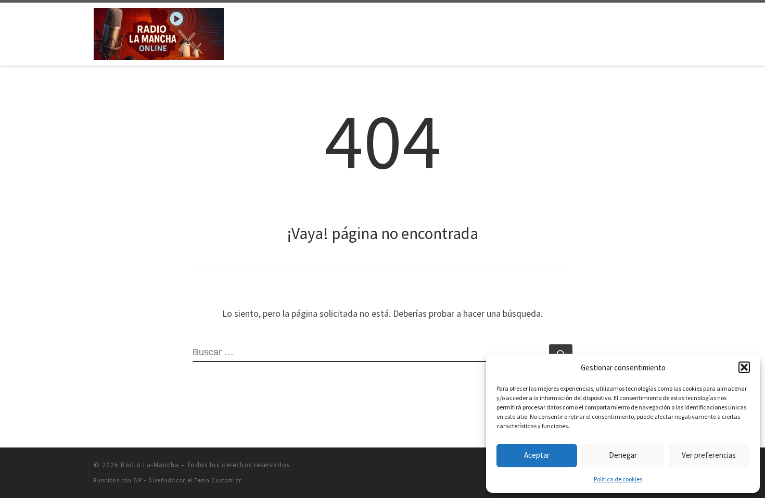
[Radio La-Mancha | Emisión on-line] (159, 32)
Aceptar (537, 455)
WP (137, 480)
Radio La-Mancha (150, 464)
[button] (744, 367)
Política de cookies (618, 479)
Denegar (623, 455)
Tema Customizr (218, 480)
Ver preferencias (709, 455)
